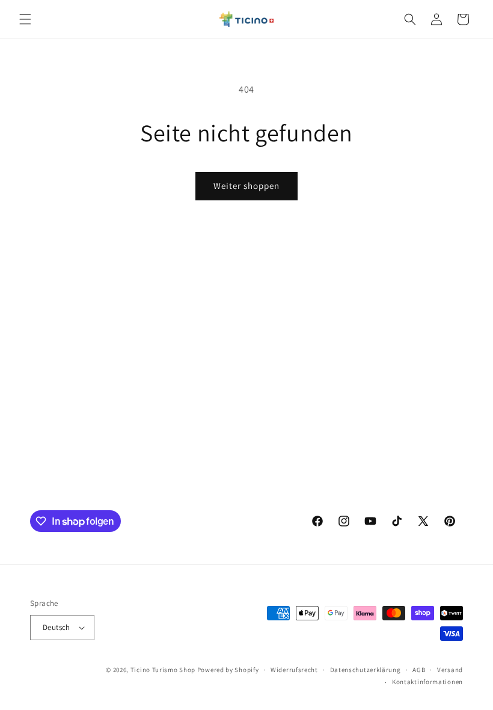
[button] (25, 19)
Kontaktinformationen (427, 682)
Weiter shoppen (246, 185)
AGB (418, 669)
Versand (450, 669)
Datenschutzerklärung (365, 669)
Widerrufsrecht (294, 669)
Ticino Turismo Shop (162, 669)
